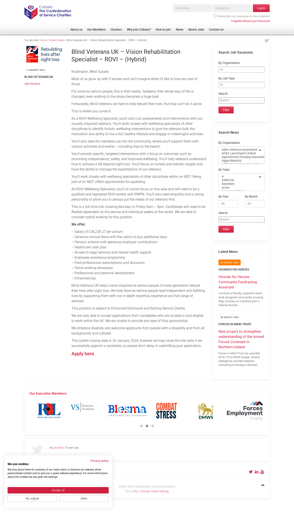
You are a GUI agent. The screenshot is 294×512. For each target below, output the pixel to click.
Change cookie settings (155, 491)
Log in (261, 8)
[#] (238, 176)
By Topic (224, 170)
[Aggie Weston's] (238, 160)
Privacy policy (99, 461)
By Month (251, 196)
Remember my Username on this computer (244, 16)
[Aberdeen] (238, 184)
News (52, 40)
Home (43, 40)
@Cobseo (58, 447)
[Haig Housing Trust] (213, 410)
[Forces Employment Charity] (174, 410)
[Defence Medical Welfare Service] (135, 410)
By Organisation (229, 63)
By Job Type (226, 78)
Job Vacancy (32, 83)
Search (223, 94)
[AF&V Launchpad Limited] (238, 153)
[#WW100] (238, 180)
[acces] (238, 187)
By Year (223, 196)
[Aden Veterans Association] (238, 150)
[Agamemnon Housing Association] (238, 157)
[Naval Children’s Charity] (252, 410)
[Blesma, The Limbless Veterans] (57, 410)
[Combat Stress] (96, 410)
